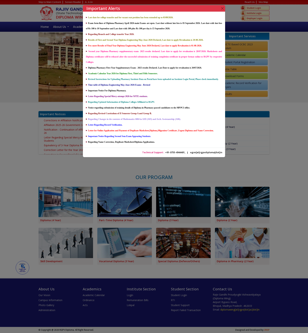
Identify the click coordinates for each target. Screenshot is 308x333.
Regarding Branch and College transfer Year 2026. (111, 34)
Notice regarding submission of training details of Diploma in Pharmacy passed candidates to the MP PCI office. (139, 107)
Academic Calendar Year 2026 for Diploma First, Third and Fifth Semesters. (123, 73)
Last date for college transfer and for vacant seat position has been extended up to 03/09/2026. (130, 17)
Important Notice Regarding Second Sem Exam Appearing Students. (119, 136)
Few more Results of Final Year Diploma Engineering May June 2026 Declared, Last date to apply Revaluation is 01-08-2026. (145, 45)
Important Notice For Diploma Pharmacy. (107, 90)
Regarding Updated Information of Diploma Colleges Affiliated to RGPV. (121, 102)
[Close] (222, 8)
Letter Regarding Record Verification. (105, 125)
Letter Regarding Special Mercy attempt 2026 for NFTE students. (118, 96)
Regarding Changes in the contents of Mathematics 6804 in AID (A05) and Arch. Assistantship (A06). (134, 119)
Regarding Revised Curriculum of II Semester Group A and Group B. (120, 113)
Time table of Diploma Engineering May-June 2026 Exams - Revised (119, 85)
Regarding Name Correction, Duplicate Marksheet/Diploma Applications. (121, 142)
